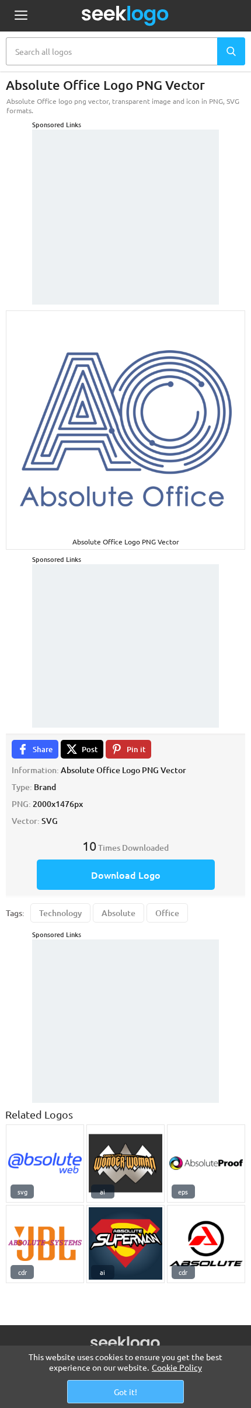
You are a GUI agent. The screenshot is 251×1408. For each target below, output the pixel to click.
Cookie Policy (177, 1367)
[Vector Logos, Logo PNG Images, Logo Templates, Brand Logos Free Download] (125, 16)
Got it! (125, 1391)
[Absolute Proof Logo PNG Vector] (206, 1163)
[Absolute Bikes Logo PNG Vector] (206, 1244)
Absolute (118, 912)
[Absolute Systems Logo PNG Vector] (45, 1244)
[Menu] (21, 16)
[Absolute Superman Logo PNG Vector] (125, 1244)
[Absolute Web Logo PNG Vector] (45, 1163)
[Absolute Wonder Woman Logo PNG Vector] (125, 1163)
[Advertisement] (125, 202)
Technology (60, 912)
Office (167, 912)
